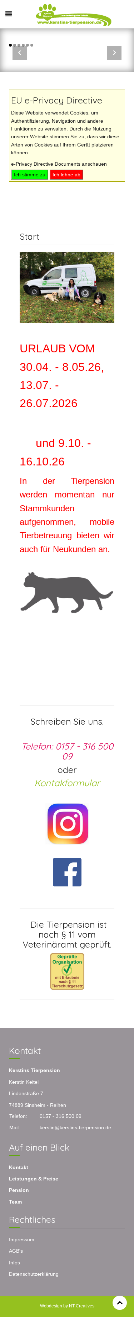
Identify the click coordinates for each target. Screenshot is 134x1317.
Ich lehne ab (66, 174)
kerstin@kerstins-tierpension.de (75, 1127)
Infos (14, 1262)
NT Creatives (81, 1305)
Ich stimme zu (29, 174)
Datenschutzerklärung (34, 1274)
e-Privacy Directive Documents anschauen (59, 164)
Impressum (21, 1239)
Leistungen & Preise (33, 1179)
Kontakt (18, 1167)
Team (15, 1202)
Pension (19, 1190)
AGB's (16, 1251)
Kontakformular (67, 782)
